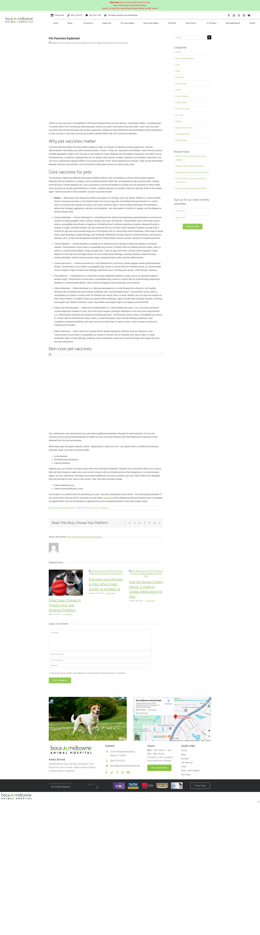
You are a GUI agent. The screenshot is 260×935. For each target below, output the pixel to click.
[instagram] (244, 15)
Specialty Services (184, 127)
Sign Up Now (193, 226)
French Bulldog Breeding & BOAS (191, 188)
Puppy (179, 121)
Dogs (178, 71)
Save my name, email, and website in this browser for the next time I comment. (88, 673)
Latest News (181, 102)
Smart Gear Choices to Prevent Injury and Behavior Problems (65, 605)
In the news (181, 83)
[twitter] (239, 15)
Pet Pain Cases (183, 109)
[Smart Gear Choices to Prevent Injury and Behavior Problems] (66, 571)
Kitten (178, 90)
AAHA (178, 52)
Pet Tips (94, 508)
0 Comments (103, 508)
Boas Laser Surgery (185, 58)
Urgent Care (181, 140)
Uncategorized (182, 134)
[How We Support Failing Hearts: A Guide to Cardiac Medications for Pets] (146, 571)
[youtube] (249, 15)
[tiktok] (234, 15)
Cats (178, 64)
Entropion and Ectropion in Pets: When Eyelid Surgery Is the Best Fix (106, 584)
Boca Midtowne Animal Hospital (62, 508)
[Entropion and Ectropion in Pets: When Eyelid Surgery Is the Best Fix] (106, 571)
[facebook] (229, 15)
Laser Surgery (182, 96)
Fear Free (180, 77)
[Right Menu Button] (258, 801)
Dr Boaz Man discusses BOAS (190, 166)
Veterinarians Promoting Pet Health (192, 172)
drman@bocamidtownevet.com (125, 765)
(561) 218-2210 (117, 760)
